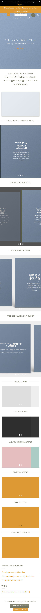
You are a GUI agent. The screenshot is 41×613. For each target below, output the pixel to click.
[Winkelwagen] (38, 15)
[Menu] (3, 14)
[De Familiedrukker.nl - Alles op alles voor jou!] (21, 14)
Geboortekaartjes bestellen (12, 8)
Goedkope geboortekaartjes (13, 572)
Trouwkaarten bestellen (29, 8)
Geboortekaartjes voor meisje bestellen (18, 576)
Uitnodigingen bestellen (21, 11)
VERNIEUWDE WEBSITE (12, 580)
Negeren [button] (20, 4)
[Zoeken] (8, 14)
